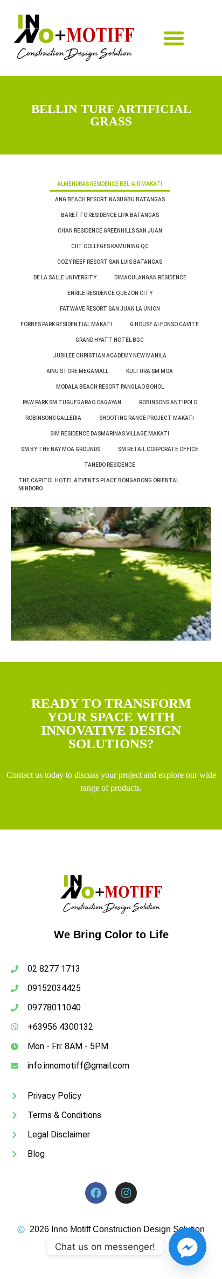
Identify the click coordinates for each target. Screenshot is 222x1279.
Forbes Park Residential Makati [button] (66, 324)
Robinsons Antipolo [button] (168, 402)
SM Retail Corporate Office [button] (158, 449)
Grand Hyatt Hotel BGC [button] (109, 340)
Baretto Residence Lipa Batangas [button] (110, 215)
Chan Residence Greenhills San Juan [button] (110, 231)
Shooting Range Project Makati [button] (146, 418)
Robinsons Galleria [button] (53, 418)
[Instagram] (126, 1193)
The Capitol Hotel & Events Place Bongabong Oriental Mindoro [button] (98, 484)
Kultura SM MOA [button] (149, 371)
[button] (174, 38)
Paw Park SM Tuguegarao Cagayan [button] (72, 402)
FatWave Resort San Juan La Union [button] (110, 309)
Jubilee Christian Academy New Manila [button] (109, 356)
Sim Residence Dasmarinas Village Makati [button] (109, 434)
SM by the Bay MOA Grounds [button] (60, 449)
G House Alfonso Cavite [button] (164, 324)
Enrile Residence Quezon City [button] (109, 293)
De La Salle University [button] (64, 277)
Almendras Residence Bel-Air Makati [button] (109, 184)
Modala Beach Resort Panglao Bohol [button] (110, 387)
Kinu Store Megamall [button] (77, 371)
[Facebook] (96, 1193)
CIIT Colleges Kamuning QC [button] (110, 246)
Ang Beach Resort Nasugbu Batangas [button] (110, 199)
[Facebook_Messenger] (187, 1247)
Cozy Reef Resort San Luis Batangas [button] (109, 262)
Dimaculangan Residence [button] (150, 277)
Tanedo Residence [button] (109, 465)
